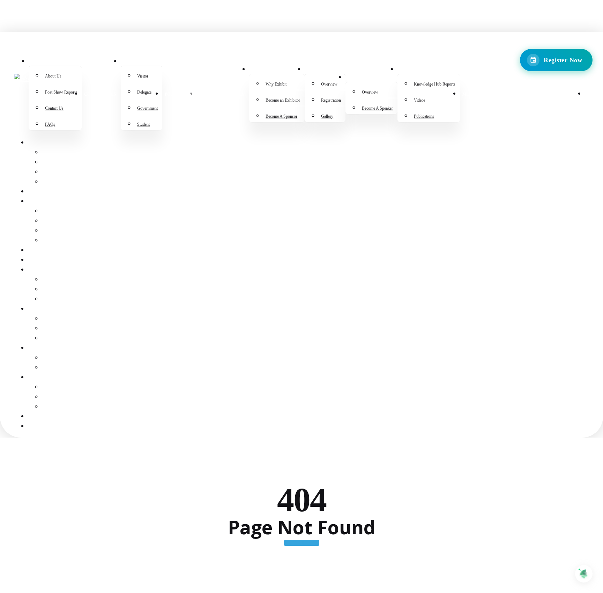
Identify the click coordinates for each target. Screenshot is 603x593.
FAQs (48, 182)
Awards (38, 309)
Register (40, 201)
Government (59, 231)
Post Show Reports (69, 162)
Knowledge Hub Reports (76, 387)
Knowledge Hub (50, 377)
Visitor (52, 211)
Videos (51, 397)
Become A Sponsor (67, 299)
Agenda (38, 348)
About (36, 143)
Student (53, 240)
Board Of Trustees (54, 260)
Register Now (563, 60)
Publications (60, 407)
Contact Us (57, 172)
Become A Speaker (67, 368)
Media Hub (42, 416)
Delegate (55, 221)
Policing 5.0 (44, 250)
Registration (60, 328)
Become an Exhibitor (71, 289)
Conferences (46, 192)
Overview (55, 319)
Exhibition (42, 270)
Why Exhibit (58, 280)
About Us (54, 152)
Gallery (54, 338)
